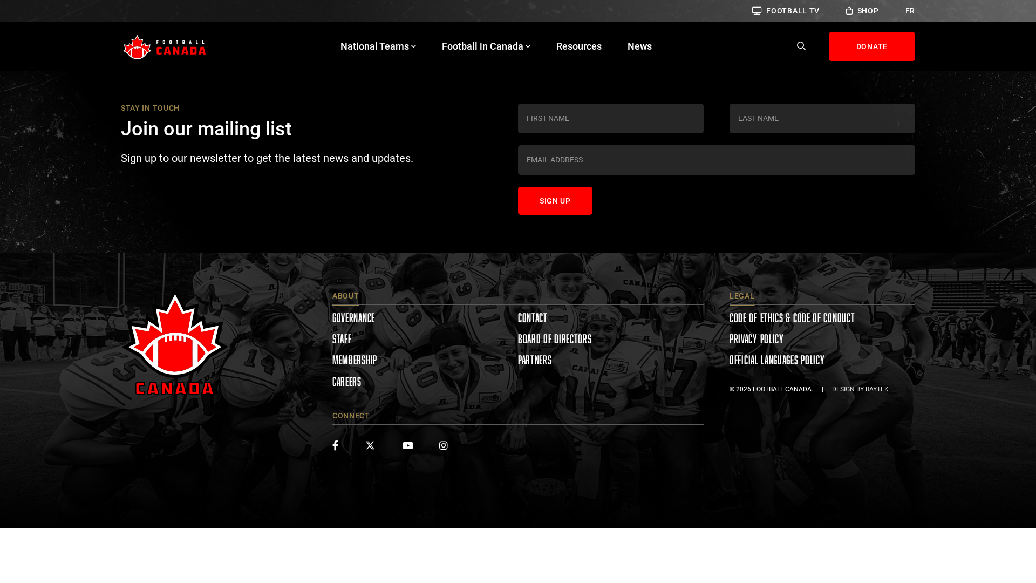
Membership (354, 360)
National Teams (374, 46)
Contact (533, 317)
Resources (579, 46)
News (640, 46)
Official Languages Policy (777, 360)
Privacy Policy (757, 338)
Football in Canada (482, 46)
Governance (353, 317)
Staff (342, 338)
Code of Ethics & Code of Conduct (792, 317)
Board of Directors (555, 338)
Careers (347, 381)
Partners (535, 360)
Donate (872, 46)
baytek (877, 389)
